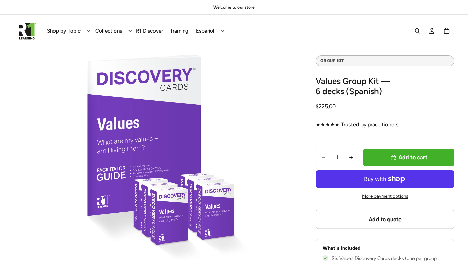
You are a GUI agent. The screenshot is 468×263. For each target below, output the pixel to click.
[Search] (417, 30)
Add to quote (385, 219)
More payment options (385, 196)
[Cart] (446, 30)
